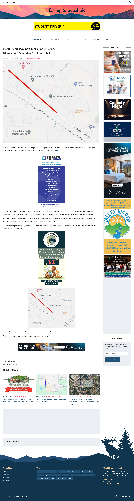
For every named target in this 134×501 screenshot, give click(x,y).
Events (96, 39)
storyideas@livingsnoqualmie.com (112, 481)
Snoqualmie (91, 475)
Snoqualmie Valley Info (33, 58)
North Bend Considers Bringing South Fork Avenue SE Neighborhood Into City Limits (84, 401)
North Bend (40, 475)
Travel (58, 478)
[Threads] (4, 365)
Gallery (109, 39)
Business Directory (8, 480)
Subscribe (112, 360)
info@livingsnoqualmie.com (110, 479)
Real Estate (65, 475)
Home (23, 39)
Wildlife (70, 478)
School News (82, 475)
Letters (90, 471)
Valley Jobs (6, 477)
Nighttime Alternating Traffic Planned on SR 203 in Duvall (51, 400)
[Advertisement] (51, 422)
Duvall (54, 471)
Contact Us (6, 483)
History (84, 471)
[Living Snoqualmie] (67, 10)
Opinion (54, 39)
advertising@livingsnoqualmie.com (112, 483)
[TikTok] (14, 365)
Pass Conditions (56, 475)
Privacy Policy (30, 496)
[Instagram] (10, 365)
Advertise (6, 474)
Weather (69, 39)
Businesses (41, 471)
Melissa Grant (20, 58)
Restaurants (74, 475)
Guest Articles (75, 471)
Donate (5, 471)
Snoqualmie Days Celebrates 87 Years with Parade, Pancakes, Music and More (18, 400)
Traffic (83, 39)
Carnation (48, 471)
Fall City (68, 471)
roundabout (55, 150)
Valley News (37, 39)
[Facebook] (8, 365)
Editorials (61, 471)
